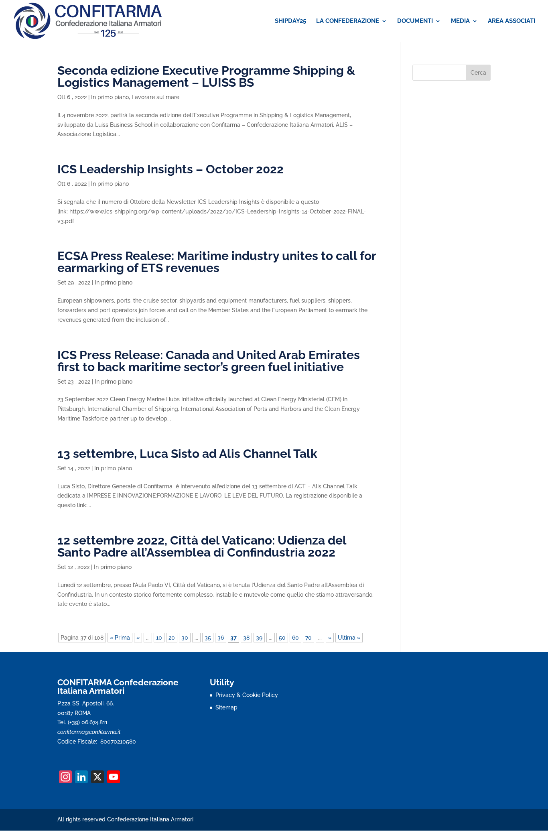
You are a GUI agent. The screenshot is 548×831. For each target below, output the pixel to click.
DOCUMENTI (415, 21)
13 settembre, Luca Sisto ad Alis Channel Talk (187, 454)
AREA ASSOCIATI (511, 21)
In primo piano (110, 97)
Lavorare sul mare (155, 97)
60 (295, 637)
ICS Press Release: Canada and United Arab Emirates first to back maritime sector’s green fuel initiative (208, 361)
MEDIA (460, 21)
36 (220, 637)
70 (308, 637)
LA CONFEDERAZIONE (347, 21)
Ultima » (349, 637)
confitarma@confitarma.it (89, 732)
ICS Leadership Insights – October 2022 (170, 169)
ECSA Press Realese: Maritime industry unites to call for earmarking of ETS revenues (216, 262)
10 (159, 637)
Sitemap (226, 707)
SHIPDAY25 (290, 21)
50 (282, 637)
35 (208, 637)
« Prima (120, 637)
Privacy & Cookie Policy (246, 695)
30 (184, 637)
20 (171, 637)
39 (259, 637)
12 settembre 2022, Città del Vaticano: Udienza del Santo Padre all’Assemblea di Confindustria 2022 (201, 546)
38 (246, 637)
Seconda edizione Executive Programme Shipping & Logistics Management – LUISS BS (206, 76)
